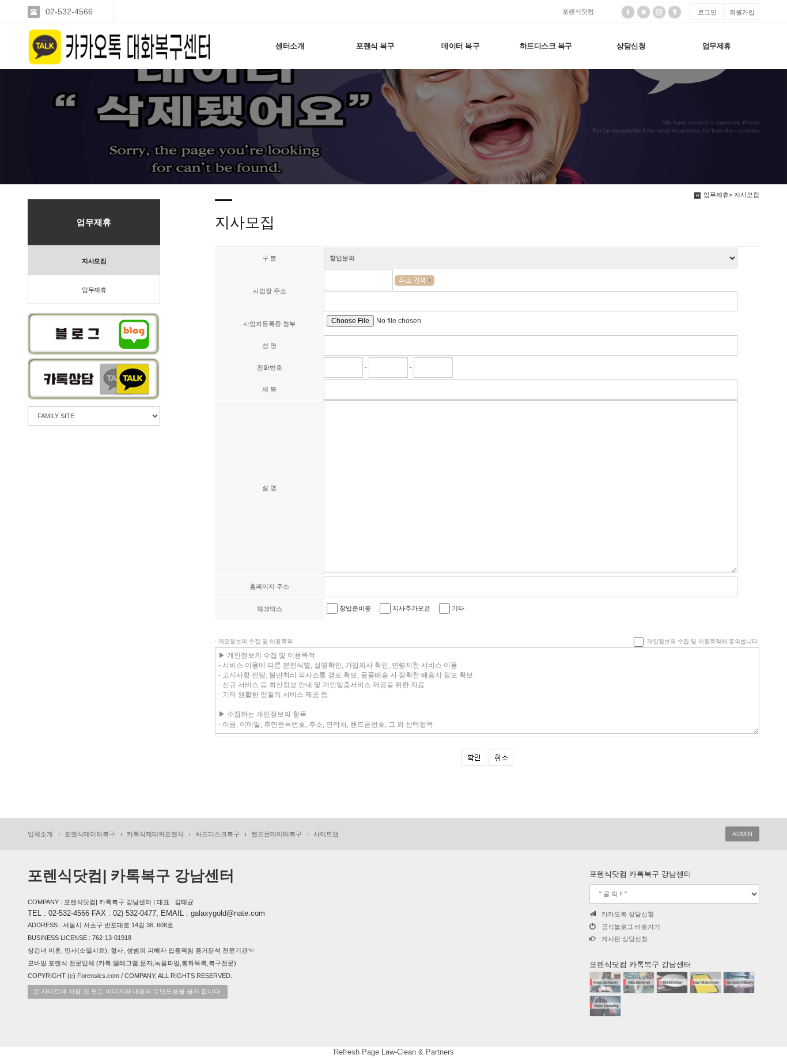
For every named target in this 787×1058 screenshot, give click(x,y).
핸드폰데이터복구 (276, 834)
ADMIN (742, 834)
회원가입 (742, 12)
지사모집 (94, 260)
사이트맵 (326, 834)
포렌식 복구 (375, 45)
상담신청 (630, 45)
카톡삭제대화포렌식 (155, 834)
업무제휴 (716, 45)
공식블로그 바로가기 (630, 926)
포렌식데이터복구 (90, 834)
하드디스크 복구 (546, 45)
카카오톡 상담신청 (627, 914)
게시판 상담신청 (624, 938)
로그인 (707, 12)
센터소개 (289, 45)
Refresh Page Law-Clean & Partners (394, 1052)
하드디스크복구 (217, 834)
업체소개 (40, 834)
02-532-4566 (69, 11)
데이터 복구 (460, 45)
